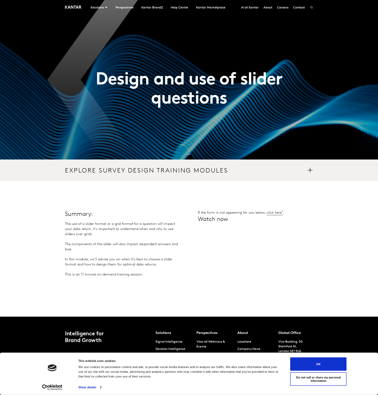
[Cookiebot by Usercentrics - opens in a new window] (52, 387)
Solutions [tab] (97, 7)
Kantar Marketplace (210, 7)
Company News (248, 349)
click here (274, 213)
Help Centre (179, 7)
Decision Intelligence (170, 349)
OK (318, 364)
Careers (282, 7)
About (267, 7)
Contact (299, 7)
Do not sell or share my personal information (318, 379)
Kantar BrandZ (152, 7)
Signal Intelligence (169, 341)
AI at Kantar (250, 7)
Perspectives (124, 7)
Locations (244, 341)
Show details (87, 387)
